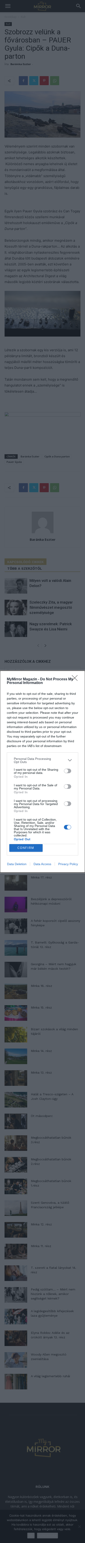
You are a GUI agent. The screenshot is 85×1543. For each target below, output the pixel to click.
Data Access (42, 864)
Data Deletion (17, 864)
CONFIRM (25, 848)
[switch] (67, 771)
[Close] (76, 679)
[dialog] (42, 772)
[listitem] (42, 760)
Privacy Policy (68, 864)
